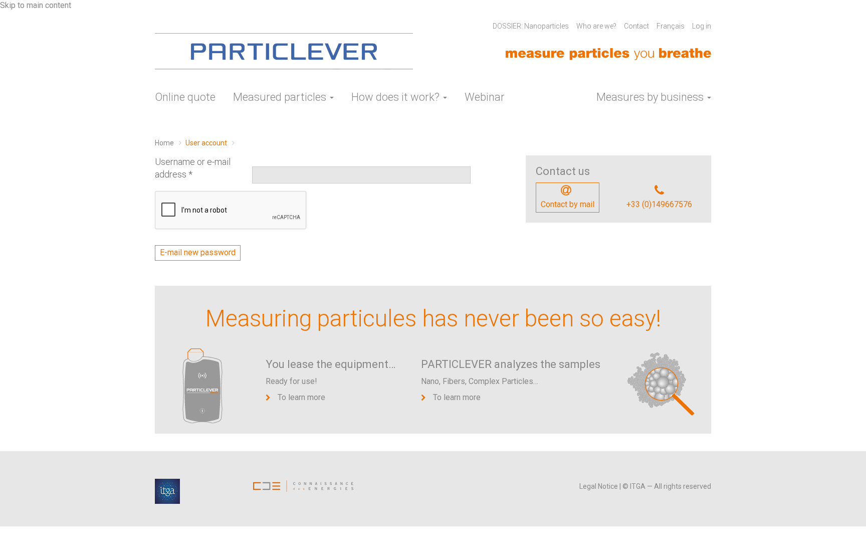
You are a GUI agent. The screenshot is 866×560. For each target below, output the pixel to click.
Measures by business (651, 97)
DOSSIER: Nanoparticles (531, 26)
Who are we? (596, 26)
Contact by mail (567, 204)
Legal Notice (598, 486)
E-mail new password (198, 252)
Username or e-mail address (193, 168)
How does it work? (396, 97)
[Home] (284, 52)
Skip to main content (35, 5)
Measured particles (281, 97)
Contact (636, 26)
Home (164, 143)
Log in (701, 26)
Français (671, 26)
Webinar (485, 97)
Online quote (185, 97)
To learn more (301, 397)
